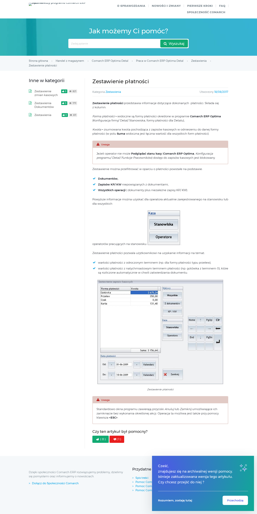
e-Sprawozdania (131, 6)
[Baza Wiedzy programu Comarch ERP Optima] (59, 4)
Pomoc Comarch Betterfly (152, 482)
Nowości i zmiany (166, 6)
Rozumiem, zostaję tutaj (175, 500)
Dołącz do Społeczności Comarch (55, 483)
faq (222, 6)
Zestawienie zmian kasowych (46, 93)
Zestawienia (113, 92)
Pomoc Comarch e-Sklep (151, 486)
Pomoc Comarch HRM (150, 490)
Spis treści (141, 478)
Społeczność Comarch (206, 12)
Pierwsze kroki (200, 6)
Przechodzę (235, 500)
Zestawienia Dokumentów (44, 105)
